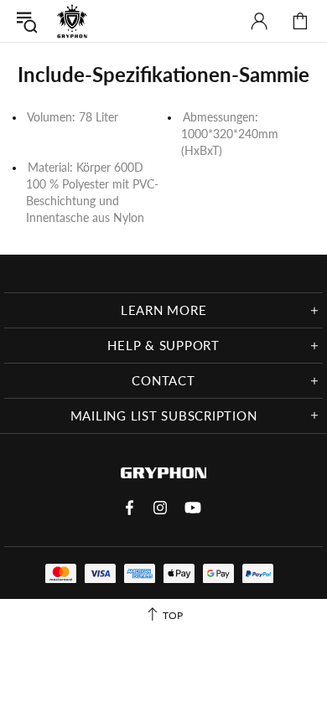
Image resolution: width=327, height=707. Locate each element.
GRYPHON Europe (72, 21)
